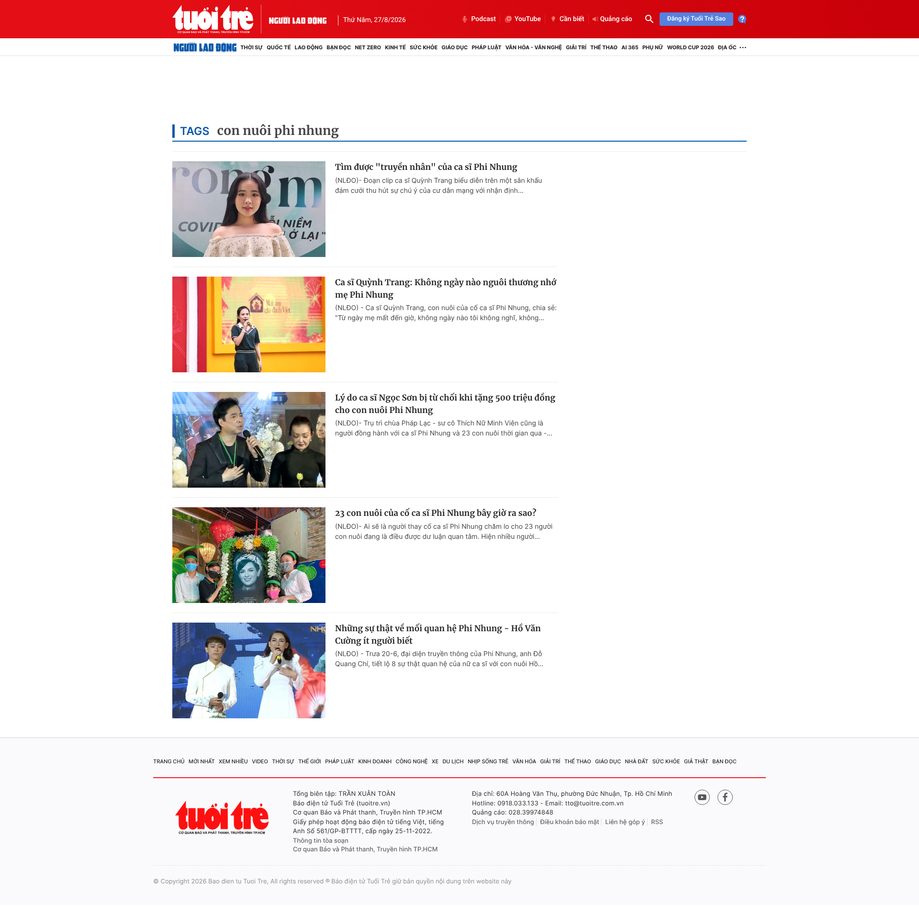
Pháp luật (486, 47)
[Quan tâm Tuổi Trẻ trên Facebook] (725, 797)
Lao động (309, 47)
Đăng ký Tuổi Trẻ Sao (696, 18)
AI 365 (629, 47)
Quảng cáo (616, 19)
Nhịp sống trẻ (488, 761)
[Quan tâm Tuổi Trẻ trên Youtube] (702, 797)
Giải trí (576, 47)
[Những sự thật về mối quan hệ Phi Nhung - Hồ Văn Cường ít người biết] (248, 670)
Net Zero (368, 47)
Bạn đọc (338, 47)
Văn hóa (525, 761)
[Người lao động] (297, 19)
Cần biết (572, 19)
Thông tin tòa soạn (320, 841)
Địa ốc (727, 47)
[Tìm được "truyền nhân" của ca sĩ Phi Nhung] (248, 209)
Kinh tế (395, 47)
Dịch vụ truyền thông (503, 822)
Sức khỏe (423, 47)
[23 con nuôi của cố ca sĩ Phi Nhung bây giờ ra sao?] (248, 555)
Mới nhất (202, 761)
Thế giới (309, 761)
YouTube (528, 19)
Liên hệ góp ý (625, 822)
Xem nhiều (233, 761)
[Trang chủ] (205, 47)
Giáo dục (455, 47)
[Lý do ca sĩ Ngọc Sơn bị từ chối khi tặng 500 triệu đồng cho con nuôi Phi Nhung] (248, 440)
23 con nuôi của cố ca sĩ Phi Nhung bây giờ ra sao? (436, 513)
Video (260, 761)
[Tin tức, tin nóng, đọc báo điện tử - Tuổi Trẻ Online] (220, 19)
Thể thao (603, 47)
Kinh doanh (375, 761)
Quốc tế (279, 47)
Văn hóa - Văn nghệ (533, 47)
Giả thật (696, 761)
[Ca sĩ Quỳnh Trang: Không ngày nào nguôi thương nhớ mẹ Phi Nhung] (248, 324)
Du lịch (452, 761)
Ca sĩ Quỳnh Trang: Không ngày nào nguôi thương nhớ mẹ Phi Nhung (445, 288)
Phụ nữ (652, 47)
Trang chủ (169, 761)
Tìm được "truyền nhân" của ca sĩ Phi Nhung (426, 167)
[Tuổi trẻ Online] (223, 818)
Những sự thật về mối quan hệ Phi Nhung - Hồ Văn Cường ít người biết (438, 634)
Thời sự (251, 47)
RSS (657, 822)
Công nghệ (412, 761)
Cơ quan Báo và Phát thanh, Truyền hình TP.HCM (365, 849)
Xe (435, 761)
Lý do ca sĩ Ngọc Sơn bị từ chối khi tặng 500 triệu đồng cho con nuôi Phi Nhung (445, 403)
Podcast (483, 19)
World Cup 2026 (690, 47)
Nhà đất (637, 761)
